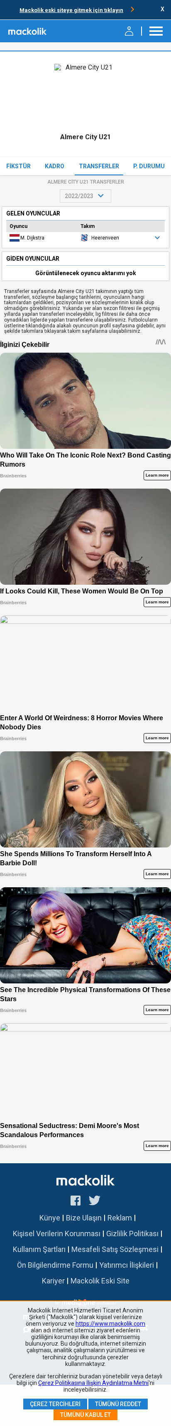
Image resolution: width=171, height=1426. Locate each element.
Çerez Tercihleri (55, 1404)
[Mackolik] (28, 31)
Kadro (54, 166)
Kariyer (53, 1280)
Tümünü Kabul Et (85, 1414)
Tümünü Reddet (118, 1404)
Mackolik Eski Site (100, 1280)
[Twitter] (95, 1201)
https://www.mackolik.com (110, 1323)
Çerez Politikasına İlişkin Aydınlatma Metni (93, 1383)
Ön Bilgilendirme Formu (55, 1265)
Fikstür (18, 166)
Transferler (99, 166)
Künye (49, 1217)
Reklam (119, 1217)
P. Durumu (149, 166)
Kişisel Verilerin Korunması (56, 1233)
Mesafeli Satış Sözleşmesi (115, 1249)
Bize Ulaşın (84, 1217)
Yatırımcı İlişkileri (126, 1265)
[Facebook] (76, 1201)
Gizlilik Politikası (132, 1233)
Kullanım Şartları (39, 1249)
